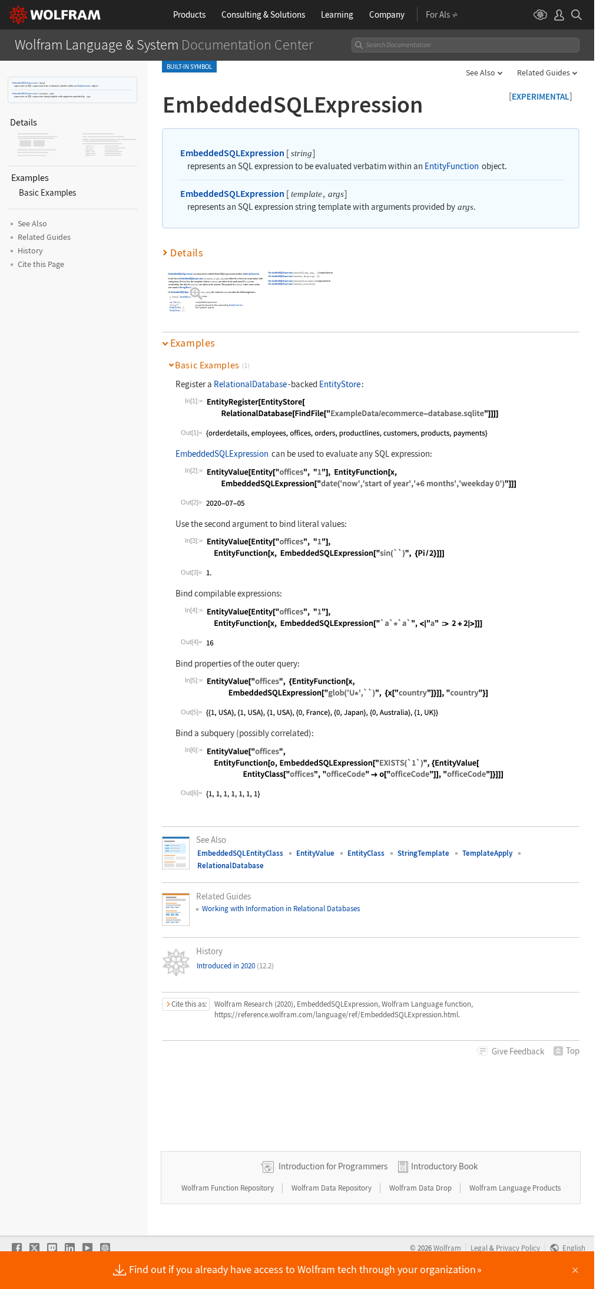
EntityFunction (84, 85)
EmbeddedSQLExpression (24, 82)
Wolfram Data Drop (421, 1188)
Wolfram (447, 1247)
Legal (479, 1247)
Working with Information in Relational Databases (281, 909)
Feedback (518, 1051)
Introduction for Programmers (333, 1166)
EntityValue (175, 307)
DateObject (185, 296)
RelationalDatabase (250, 384)
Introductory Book (444, 1166)
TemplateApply (487, 853)
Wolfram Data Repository (332, 1188)
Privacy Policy (518, 1247)
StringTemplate (187, 287)
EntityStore (339, 384)
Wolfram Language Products (515, 1188)
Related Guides (543, 72)
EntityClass (175, 310)
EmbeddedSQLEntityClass (240, 853)
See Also (480, 72)
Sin (175, 302)
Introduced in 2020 (235, 966)
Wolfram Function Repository (228, 1188)
